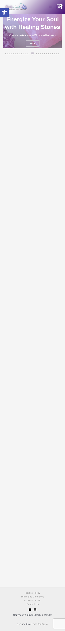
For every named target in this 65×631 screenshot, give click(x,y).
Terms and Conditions (32, 596)
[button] (4, 12)
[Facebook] (30, 609)
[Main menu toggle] (50, 7)
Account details (32, 600)
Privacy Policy (32, 592)
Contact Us (32, 604)
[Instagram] (35, 609)
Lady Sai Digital (40, 624)
